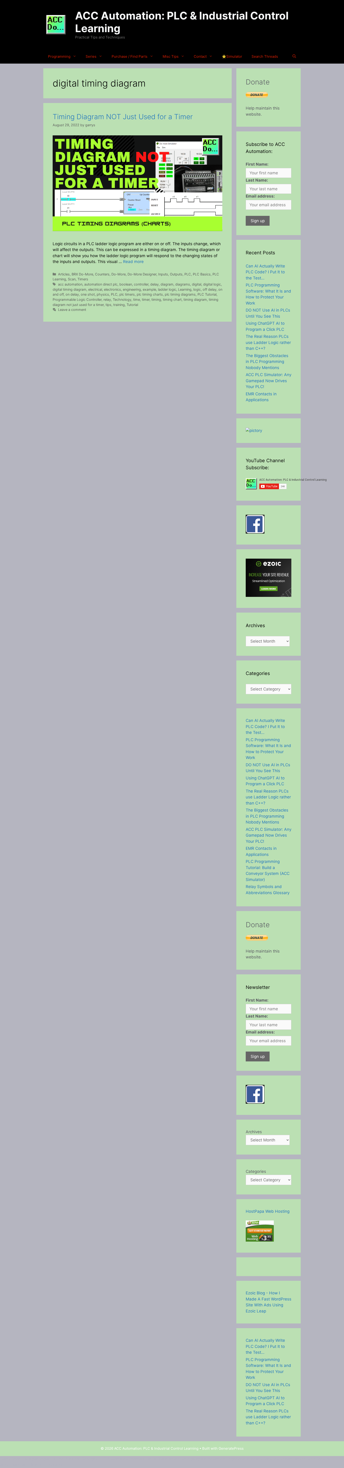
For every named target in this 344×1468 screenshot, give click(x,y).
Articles (64, 274)
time (136, 299)
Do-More (118, 274)
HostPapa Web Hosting (267, 1211)
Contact (200, 56)
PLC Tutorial (207, 294)
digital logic (212, 284)
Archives (254, 1131)
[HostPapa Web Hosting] (260, 1240)
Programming (59, 56)
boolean (125, 284)
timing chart (172, 299)
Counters (102, 274)
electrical (95, 289)
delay (154, 284)
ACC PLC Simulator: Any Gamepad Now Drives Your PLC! (268, 380)
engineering (132, 289)
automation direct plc (100, 284)
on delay (72, 294)
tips (108, 305)
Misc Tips (171, 56)
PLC (187, 274)
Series (91, 56)
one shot (88, 294)
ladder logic (167, 289)
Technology (122, 299)
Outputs (176, 274)
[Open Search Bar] (294, 57)
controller (141, 284)
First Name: (257, 164)
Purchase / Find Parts (129, 56)
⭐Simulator (232, 56)
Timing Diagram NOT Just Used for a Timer (123, 116)
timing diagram (195, 299)
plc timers (127, 294)
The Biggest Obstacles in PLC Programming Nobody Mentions (267, 361)
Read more (133, 261)
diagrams (182, 284)
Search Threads (265, 56)
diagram (167, 284)
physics (103, 294)
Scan (72, 279)
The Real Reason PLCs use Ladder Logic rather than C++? (268, 342)
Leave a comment (72, 310)
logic (197, 289)
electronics (112, 289)
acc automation (70, 284)
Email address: (260, 196)
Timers (82, 279)
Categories (256, 1171)
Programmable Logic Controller (77, 299)
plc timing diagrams (180, 294)
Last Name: (257, 180)
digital (196, 284)
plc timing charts (150, 294)
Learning (184, 289)
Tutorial (132, 305)
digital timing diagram (69, 289)
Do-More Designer (142, 274)
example (149, 289)
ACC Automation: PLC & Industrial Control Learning (182, 22)
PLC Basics (202, 274)
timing (156, 299)
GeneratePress (231, 1448)
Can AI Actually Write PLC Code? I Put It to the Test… (265, 272)
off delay (209, 289)
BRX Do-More (82, 274)
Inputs (163, 274)
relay (107, 299)
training (119, 305)
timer (146, 299)
